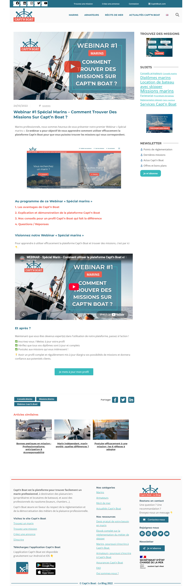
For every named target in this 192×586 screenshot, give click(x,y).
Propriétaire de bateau (164, 96)
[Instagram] (31, 4)
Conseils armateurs (151, 73)
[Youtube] (167, 533)
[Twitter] (38, 4)
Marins (46, 105)
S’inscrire (19, 539)
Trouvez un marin (24, 523)
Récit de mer (103, 503)
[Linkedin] (148, 533)
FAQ (98, 568)
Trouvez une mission (83, 3)
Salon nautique (169, 100)
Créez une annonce (110, 3)
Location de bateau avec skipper (157, 84)
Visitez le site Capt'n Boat (30, 518)
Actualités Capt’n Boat (108, 508)
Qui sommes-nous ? (107, 573)
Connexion (134, 3)
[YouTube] (46, 4)
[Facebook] (17, 4)
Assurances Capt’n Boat (109, 562)
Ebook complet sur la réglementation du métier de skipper (112, 534)
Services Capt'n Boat (158, 104)
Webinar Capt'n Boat (27, 404)
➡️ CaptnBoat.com (157, 3)
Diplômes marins (155, 77)
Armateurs (102, 497)
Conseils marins (24, 399)
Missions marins (46, 399)
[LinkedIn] (24, 4)
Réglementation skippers (151, 100)
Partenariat (146, 95)
